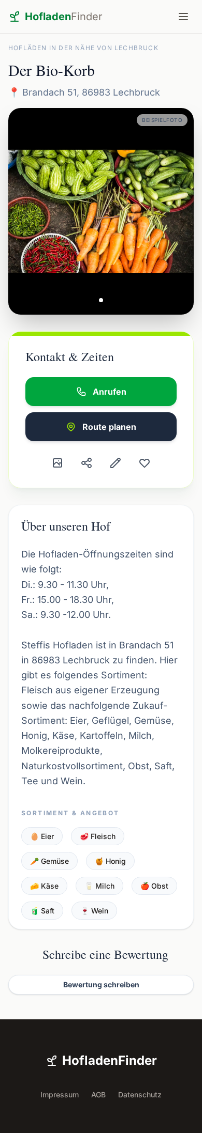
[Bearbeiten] (115, 463)
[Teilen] (86, 463)
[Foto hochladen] (57, 463)
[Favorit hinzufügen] (144, 463)
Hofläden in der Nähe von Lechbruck (83, 48)
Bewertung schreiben (101, 984)
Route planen (109, 427)
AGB (98, 1094)
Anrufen (109, 391)
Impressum (59, 1094)
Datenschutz (140, 1094)
